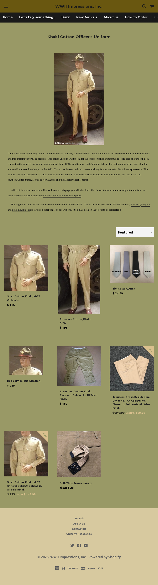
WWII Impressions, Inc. (79, 6)
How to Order (136, 17)
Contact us (79, 528)
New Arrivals (86, 17)
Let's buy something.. (37, 17)
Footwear (135, 204)
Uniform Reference (79, 533)
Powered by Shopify (104, 557)
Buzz (65, 17)
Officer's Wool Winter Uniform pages (62, 195)
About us (111, 17)
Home (8, 17)
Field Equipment (21, 209)
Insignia (145, 204)
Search (79, 518)
